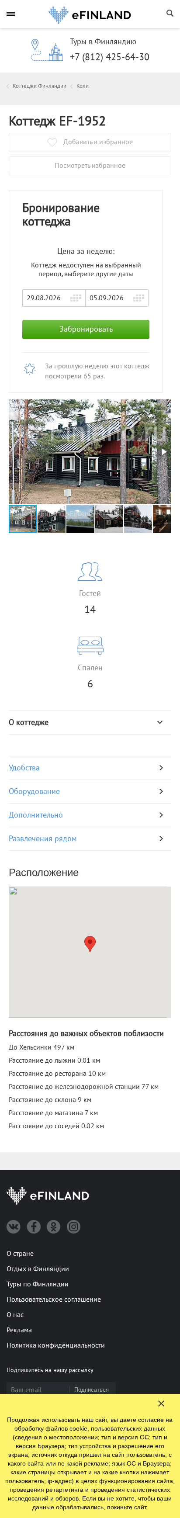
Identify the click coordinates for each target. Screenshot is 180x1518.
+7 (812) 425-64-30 (109, 57)
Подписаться (91, 1389)
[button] (163, 452)
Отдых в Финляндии (38, 1269)
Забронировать (86, 329)
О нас (15, 1315)
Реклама (19, 1330)
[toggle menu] (11, 14)
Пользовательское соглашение (54, 1299)
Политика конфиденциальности (56, 1345)
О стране (20, 1254)
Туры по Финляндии (38, 1284)
